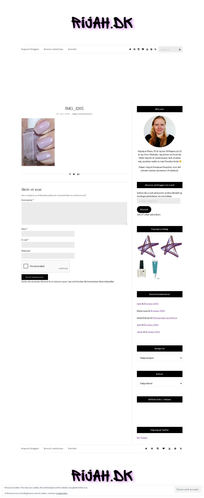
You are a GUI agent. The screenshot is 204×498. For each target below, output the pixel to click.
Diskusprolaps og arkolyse (164, 318)
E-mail (25, 240)
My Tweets (142, 438)
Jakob (140, 332)
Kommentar (28, 200)
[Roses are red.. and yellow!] (148, 246)
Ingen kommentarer (82, 114)
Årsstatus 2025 (151, 304)
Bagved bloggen (30, 49)
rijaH (139, 304)
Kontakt (72, 49)
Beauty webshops (53, 49)
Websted (26, 251)
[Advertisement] (102, 77)
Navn (25, 229)
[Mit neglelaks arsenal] (171, 246)
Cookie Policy (62, 493)
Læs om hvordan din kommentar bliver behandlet (91, 281)
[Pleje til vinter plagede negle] (148, 269)
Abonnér (144, 209)
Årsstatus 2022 (151, 325)
